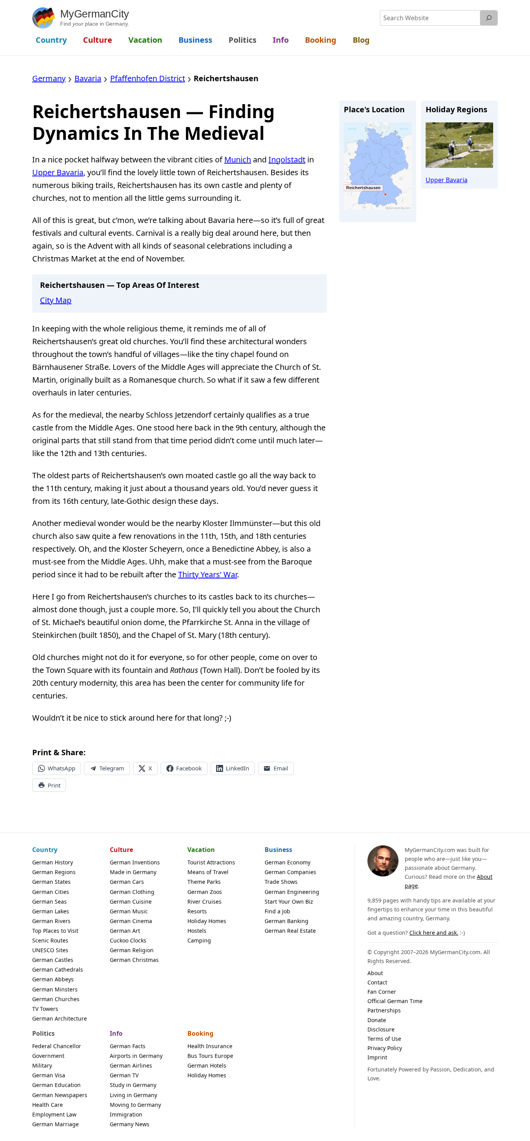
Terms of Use (384, 1038)
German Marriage (55, 1124)
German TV (124, 1075)
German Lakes (50, 911)
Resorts (197, 911)
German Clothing (132, 891)
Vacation (201, 849)
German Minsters (55, 989)
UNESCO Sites (50, 950)
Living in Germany (133, 1095)
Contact (377, 982)
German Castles (52, 959)
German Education (56, 1085)
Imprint (377, 1057)
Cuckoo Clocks (128, 940)
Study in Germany (133, 1085)
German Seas (49, 901)
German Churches (56, 999)
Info (116, 1033)
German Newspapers (59, 1095)
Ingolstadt (286, 159)
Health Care (47, 1104)
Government (48, 1055)
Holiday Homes (206, 921)
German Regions (54, 872)
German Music (129, 911)
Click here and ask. (433, 932)
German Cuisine (131, 901)
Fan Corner (381, 991)
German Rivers (51, 921)
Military (42, 1065)
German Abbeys (53, 979)
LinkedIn (237, 768)
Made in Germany (133, 872)
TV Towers (45, 1008)
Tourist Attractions (211, 862)
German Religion (132, 950)
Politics (43, 1033)
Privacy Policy (384, 1048)
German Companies (290, 872)
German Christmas (134, 959)
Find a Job (277, 911)
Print (54, 785)
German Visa (48, 1075)
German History (52, 862)
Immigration (126, 1114)
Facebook (189, 768)
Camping (199, 940)
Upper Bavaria (57, 172)
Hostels (196, 930)
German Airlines (131, 1065)
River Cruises (204, 901)
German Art (125, 930)
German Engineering (292, 891)
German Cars (127, 881)
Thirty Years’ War (207, 574)
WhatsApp (61, 768)
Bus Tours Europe (210, 1055)
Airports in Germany (136, 1055)
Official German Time (395, 1001)
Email (281, 768)
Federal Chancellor (56, 1046)
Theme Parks (204, 881)
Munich (237, 159)
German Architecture (59, 1018)
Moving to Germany (135, 1104)
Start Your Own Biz (289, 901)
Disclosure (381, 1029)
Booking (200, 1033)
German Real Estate (290, 930)
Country (44, 849)
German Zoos (204, 891)
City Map (55, 300)
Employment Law (54, 1114)
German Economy (287, 862)
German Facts (127, 1046)
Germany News (129, 1124)
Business (278, 849)
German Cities (50, 891)
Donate (376, 1020)
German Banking (286, 921)
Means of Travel (208, 872)
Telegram (111, 768)
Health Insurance (209, 1046)
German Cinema (131, 921)
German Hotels (206, 1065)
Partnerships (384, 1010)
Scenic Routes (50, 940)
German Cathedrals (57, 969)
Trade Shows (281, 881)
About (375, 973)
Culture (121, 849)
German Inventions (135, 862)
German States (51, 881)
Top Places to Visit (55, 930)
